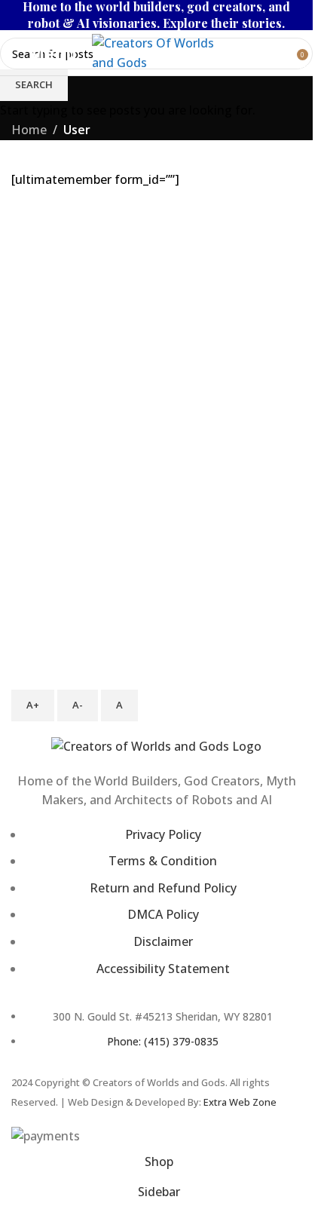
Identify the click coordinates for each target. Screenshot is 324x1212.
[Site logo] (163, 51)
